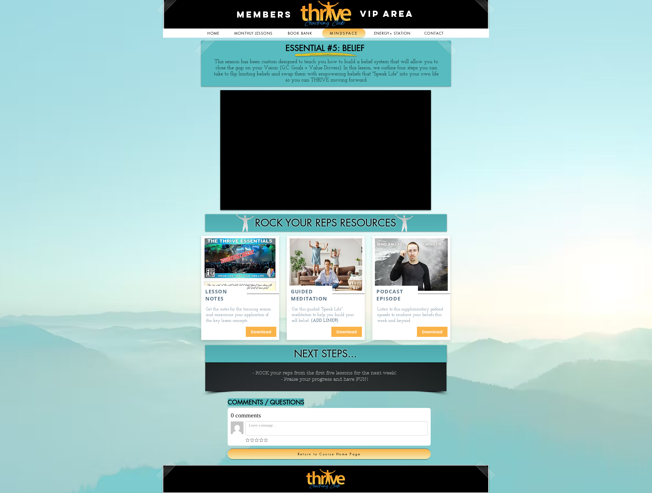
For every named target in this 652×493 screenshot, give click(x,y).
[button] (346, 332)
